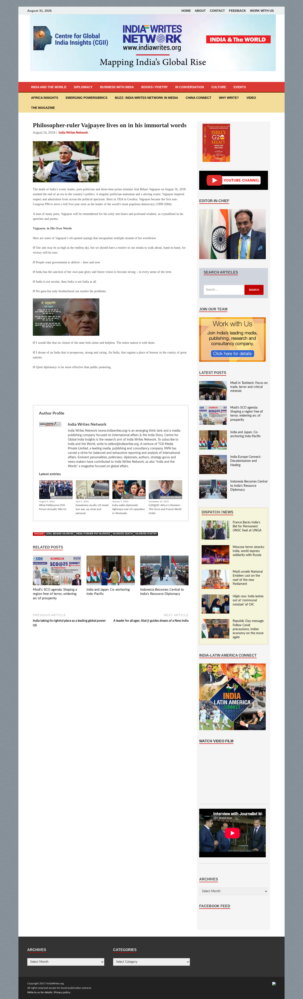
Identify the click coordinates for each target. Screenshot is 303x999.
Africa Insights (44, 97)
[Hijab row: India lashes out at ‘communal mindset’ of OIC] (215, 596)
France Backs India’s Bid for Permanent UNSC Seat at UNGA (247, 526)
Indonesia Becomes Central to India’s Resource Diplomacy (248, 485)
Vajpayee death (122, 534)
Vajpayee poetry (146, 534)
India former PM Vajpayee (93, 534)
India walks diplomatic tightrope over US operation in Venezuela (128, 509)
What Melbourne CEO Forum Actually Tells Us (52, 507)
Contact (217, 10)
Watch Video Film (216, 741)
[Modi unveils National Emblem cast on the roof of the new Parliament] (215, 572)
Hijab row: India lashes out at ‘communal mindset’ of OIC (248, 600)
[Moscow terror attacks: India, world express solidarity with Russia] (215, 547)
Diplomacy (83, 87)
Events (240, 87)
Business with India (117, 87)
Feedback (237, 10)
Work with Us (262, 10)
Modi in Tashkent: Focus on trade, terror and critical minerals (249, 387)
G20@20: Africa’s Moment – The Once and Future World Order (165, 509)
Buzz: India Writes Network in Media (146, 97)
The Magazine (43, 107)
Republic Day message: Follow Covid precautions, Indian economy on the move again (248, 629)
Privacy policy (62, 992)
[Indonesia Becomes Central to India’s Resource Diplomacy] (164, 571)
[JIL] (274, 983)
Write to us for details (39, 992)
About (200, 10)
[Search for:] (234, 290)
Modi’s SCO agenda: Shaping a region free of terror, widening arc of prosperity (55, 594)
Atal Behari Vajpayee (60, 534)
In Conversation (189, 87)
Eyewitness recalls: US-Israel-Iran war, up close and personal (92, 509)
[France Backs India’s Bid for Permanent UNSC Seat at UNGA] (215, 522)
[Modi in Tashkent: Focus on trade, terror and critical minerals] (213, 383)
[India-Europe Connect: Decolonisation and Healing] (213, 457)
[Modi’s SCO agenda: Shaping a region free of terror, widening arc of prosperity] (57, 571)
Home (186, 10)
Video (251, 97)
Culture (218, 87)
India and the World (48, 87)
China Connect (198, 97)
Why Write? (229, 97)
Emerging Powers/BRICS (86, 97)
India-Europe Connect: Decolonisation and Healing (245, 461)
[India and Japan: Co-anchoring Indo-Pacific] (111, 571)
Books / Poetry (154, 87)
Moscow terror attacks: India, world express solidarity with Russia (249, 551)
